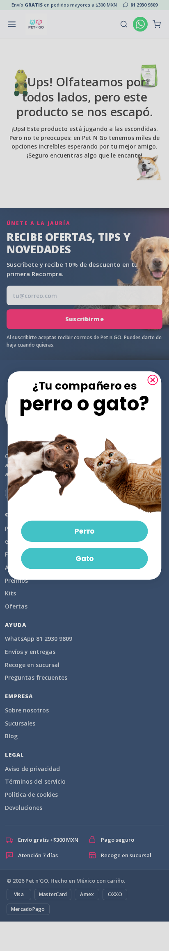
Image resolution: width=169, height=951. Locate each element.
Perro (85, 531)
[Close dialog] (153, 379)
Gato (84, 558)
